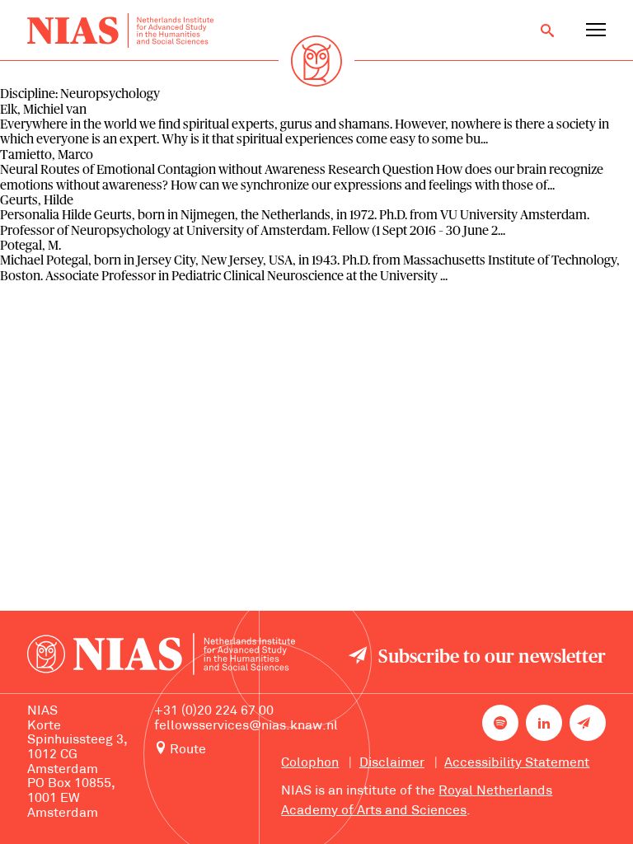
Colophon (310, 763)
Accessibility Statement (516, 763)
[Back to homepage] (120, 31)
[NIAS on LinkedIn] (544, 723)
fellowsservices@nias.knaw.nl (246, 726)
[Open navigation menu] (596, 30)
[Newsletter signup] (588, 723)
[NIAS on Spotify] (500, 723)
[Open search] (547, 30)
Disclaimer (391, 763)
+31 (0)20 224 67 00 (214, 711)
